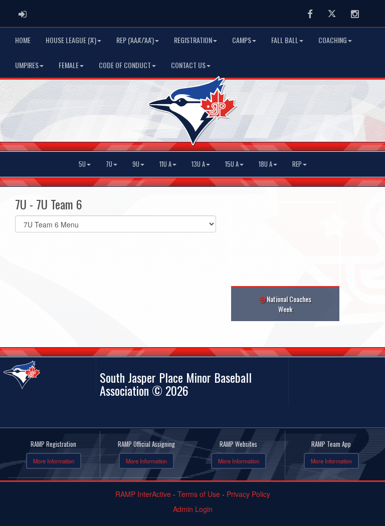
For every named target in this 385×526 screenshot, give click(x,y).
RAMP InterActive (143, 494)
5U (82, 164)
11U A (165, 164)
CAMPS (241, 40)
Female (69, 65)
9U (135, 164)
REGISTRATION (193, 40)
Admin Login (193, 509)
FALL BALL (284, 40)
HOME (23, 40)
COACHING (332, 40)
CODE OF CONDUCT (125, 65)
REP (297, 164)
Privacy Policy (248, 494)
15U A (232, 164)
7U (109, 164)
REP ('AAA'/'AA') (135, 40)
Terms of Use (198, 494)
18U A (265, 164)
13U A (198, 164)
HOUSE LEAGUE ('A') (71, 40)
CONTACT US (188, 65)
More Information (53, 461)
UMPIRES (27, 65)
